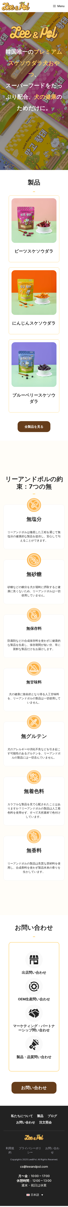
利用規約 (10, 1150)
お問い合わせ (34, 1087)
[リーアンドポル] (16, 6)
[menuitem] (34, 1194)
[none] (34, 1194)
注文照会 (45, 1122)
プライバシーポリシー (30, 1150)
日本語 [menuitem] (35, 1194)
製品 (40, 1116)
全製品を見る (34, 426)
